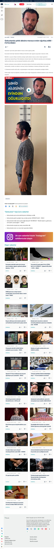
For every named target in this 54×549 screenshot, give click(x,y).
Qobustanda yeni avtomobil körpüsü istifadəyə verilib (21, 215)
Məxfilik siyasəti (34, 541)
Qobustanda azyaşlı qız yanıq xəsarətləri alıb (18, 225)
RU (1, 7)
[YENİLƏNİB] (41, 254)
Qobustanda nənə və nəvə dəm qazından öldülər (20, 228)
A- (45, 47)
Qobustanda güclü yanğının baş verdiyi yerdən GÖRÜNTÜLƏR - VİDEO (25, 218)
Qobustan (8, 198)
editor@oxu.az (8, 542)
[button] (34, 4)
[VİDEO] (16, 281)
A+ (49, 47)
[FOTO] (16, 254)
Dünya (7, 270)
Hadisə (32, 403)
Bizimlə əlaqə (33, 539)
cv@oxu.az (7, 538)
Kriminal (33, 270)
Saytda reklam (33, 536)
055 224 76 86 (8, 544)
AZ (1, 4)
